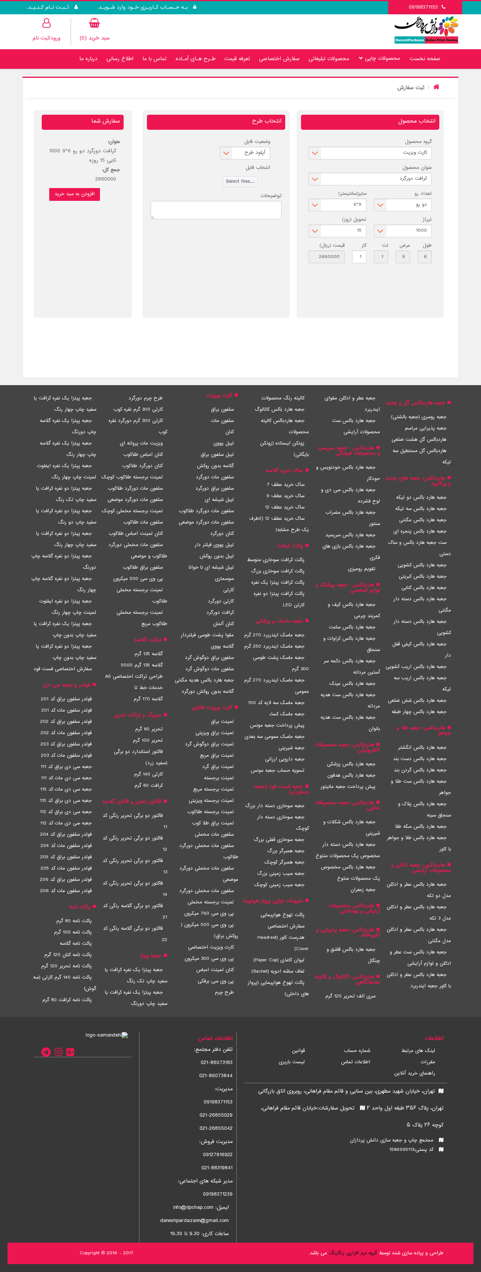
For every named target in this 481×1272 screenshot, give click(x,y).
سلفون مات (222, 420)
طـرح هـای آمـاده (195, 59)
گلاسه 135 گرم (149, 654)
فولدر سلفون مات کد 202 (66, 733)
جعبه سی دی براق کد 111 (66, 766)
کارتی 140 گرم (148, 774)
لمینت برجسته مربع (213, 789)
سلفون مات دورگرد (215, 477)
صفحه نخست (425, 59)
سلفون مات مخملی (214, 834)
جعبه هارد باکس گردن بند (420, 770)
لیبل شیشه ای (219, 499)
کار (364, 245)
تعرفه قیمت (237, 59)
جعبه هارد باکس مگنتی (422, 520)
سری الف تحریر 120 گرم (350, 996)
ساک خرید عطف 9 (285, 496)
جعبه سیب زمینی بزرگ (280, 873)
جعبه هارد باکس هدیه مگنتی (204, 680)
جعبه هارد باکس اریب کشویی (416, 666)
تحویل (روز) (354, 219)
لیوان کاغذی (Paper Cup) (278, 960)
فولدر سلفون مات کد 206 (66, 891)
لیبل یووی (223, 443)
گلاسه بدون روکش (215, 466)
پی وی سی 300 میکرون (209, 958)
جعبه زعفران (363, 889)
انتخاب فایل (258, 167)
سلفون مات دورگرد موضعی (206, 522)
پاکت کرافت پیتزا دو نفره (279, 593)
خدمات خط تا (149, 687)
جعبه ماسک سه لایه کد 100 (276, 702)
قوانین (298, 1050)
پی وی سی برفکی (216, 981)
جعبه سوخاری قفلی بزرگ (279, 839)
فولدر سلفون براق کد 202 (66, 721)
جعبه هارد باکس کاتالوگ (279, 409)
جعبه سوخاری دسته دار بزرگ (274, 806)
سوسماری (224, 578)
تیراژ (427, 219)
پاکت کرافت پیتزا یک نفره (277, 582)
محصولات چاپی (381, 59)
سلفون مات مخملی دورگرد (206, 891)
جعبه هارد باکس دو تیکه (421, 497)
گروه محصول (418, 141)
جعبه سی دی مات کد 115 (66, 789)
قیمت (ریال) (332, 245)
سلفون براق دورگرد (214, 488)
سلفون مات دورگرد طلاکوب (206, 511)
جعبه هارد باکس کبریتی (422, 576)
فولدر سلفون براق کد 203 (66, 744)
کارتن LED (293, 605)
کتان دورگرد (222, 533)
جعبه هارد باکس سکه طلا (420, 826)
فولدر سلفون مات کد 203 (66, 755)
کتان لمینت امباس (215, 969)
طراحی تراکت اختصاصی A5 (134, 676)
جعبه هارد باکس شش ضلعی (417, 700)
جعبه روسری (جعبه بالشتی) (418, 417)
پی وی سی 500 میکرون (138, 578)
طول (427, 245)
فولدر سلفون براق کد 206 (66, 879)
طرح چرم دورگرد (146, 398)
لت (385, 245)
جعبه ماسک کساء (286, 714)
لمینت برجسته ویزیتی (211, 800)
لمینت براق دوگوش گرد (209, 744)
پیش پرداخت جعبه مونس (277, 725)
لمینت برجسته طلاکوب (210, 812)
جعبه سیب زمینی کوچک (279, 884)
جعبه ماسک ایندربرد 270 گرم (274, 635)
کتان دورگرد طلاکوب (142, 466)
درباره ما (88, 59)
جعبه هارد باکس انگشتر (422, 747)
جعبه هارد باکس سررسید (350, 535)
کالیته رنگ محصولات (283, 398)
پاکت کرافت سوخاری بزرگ (277, 571)
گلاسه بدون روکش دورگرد (208, 691)
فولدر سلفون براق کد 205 (66, 857)
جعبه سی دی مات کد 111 (66, 778)
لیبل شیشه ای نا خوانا (211, 567)
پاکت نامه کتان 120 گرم (68, 954)
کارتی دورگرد (221, 601)
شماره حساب (357, 1050)
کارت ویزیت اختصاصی (211, 947)
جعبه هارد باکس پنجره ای (419, 531)
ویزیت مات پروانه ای (141, 443)
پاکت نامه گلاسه (76, 943)
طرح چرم (224, 992)
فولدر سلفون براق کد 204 (66, 834)
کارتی (228, 590)
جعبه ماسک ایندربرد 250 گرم (274, 646)
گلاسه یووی (222, 646)
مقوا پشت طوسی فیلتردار (207, 635)
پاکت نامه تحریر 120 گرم (66, 966)
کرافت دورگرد (220, 612)
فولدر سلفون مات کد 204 (66, 845)
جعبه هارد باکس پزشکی (351, 764)
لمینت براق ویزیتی (214, 733)
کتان (229, 432)
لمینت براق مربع (217, 755)
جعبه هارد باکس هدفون (351, 775)
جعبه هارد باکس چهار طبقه (419, 711)
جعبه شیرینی (291, 748)
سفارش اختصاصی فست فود (62, 669)
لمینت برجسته (219, 778)
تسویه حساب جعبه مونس (277, 770)
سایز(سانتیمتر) (352, 193)
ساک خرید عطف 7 (285, 484)
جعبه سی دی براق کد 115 (66, 800)
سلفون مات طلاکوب (143, 522)
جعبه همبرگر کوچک (284, 862)
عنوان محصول (417, 167)
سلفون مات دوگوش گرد (209, 669)
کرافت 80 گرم (149, 785)
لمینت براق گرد (218, 766)
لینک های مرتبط (418, 1050)
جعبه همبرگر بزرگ (285, 851)
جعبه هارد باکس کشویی (422, 565)
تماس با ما (154, 59)
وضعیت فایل (257, 141)
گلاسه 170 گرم (148, 699)
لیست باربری (292, 1062)
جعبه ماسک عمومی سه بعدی (274, 736)
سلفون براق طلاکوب (143, 567)
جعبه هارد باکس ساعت (352, 627)
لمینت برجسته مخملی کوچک (132, 511)
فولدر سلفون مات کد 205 (66, 868)
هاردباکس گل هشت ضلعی (419, 439)
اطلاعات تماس (355, 1062)
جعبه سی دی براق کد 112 (66, 812)
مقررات (428, 1062)
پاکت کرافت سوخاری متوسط (275, 560)
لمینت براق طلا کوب (213, 823)
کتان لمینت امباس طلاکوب (136, 533)
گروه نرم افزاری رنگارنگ (353, 1253)
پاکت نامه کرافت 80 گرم (67, 1000)
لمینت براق (222, 721)
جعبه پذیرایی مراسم (425, 428)
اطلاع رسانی (119, 59)
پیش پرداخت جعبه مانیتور (348, 786)
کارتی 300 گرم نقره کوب (138, 409)
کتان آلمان (223, 623)
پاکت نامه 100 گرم (73, 932)
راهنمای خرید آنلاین (414, 1073)
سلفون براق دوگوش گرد (209, 657)
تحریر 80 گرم (149, 729)
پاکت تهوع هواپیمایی (282, 915)
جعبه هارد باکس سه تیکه (420, 508)
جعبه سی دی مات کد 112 (66, 823)
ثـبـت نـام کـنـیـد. (49, 7)
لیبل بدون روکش (217, 556)
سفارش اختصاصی (279, 59)
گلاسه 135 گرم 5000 (142, 665)
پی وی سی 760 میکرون (209, 913)
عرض (404, 245)
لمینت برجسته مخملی (211, 902)
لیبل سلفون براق (217, 454)
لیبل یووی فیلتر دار (214, 544)
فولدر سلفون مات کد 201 (66, 710)
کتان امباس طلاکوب (143, 454)
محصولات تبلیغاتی (329, 59)
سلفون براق (222, 409)
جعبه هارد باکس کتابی (423, 587)
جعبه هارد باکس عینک (352, 683)
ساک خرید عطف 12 (284, 507)
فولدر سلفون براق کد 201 (66, 699)
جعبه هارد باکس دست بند (419, 759)
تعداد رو (423, 193)
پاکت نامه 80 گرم (74, 921)
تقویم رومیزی (361, 569)
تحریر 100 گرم (148, 740)
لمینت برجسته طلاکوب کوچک (132, 477)
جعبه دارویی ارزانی (284, 759)
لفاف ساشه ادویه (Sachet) (277, 971)
